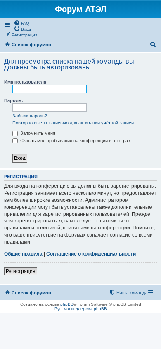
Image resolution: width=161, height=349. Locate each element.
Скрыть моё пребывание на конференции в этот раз (74, 140)
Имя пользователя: (26, 81)
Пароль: (13, 100)
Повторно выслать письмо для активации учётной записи (73, 122)
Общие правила (23, 254)
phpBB (66, 304)
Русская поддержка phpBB (80, 308)
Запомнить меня (37, 133)
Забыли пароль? (29, 115)
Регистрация (21, 271)
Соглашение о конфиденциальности (91, 254)
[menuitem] (21, 23)
